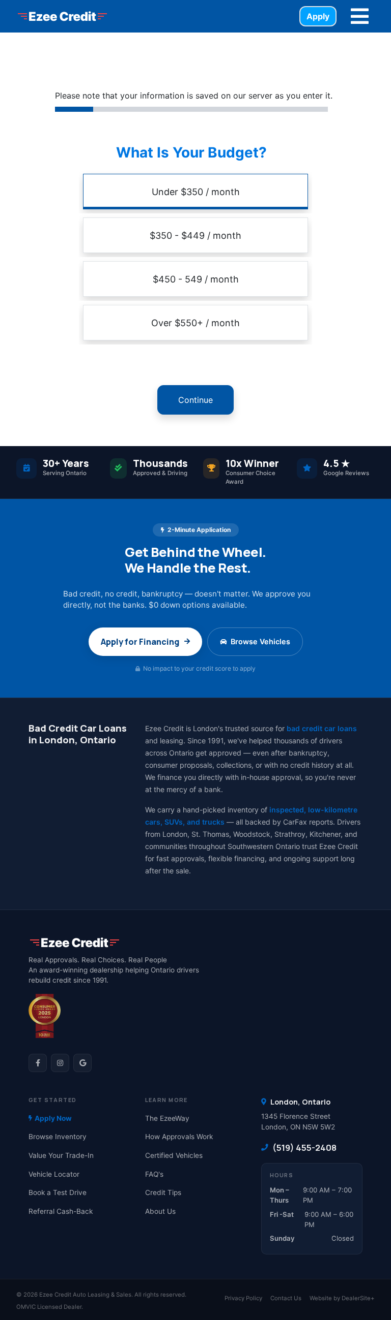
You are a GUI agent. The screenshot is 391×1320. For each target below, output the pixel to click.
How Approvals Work (179, 1137)
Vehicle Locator (54, 1174)
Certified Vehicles (174, 1155)
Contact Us (285, 1298)
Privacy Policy (243, 1298)
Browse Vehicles (260, 641)
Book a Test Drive (58, 1192)
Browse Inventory (58, 1137)
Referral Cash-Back (61, 1211)
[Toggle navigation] (360, 16)
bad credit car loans (322, 728)
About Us (160, 1211)
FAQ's (154, 1174)
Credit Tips (163, 1192)
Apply (317, 16)
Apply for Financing (140, 641)
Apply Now (53, 1118)
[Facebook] (38, 1063)
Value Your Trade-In (61, 1155)
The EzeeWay (167, 1118)
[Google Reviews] (82, 1063)
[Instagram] (60, 1063)
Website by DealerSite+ (342, 1298)
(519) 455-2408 (304, 1147)
